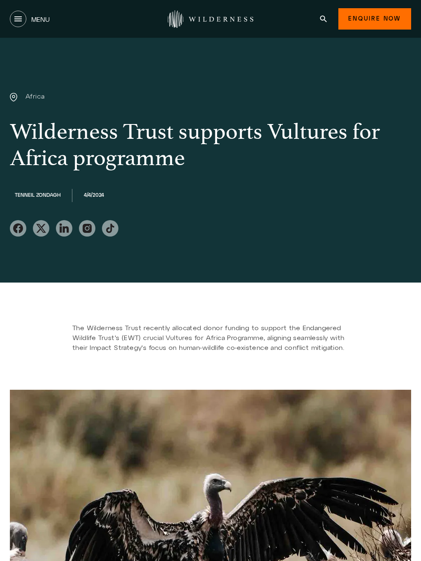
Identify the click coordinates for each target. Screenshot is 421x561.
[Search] (323, 19)
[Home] (210, 19)
